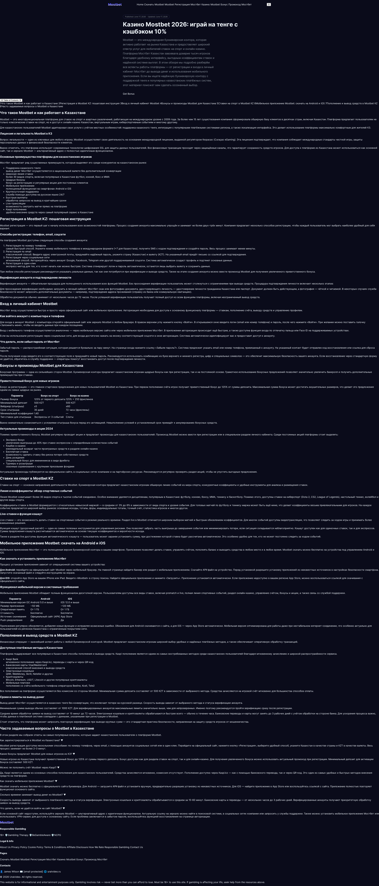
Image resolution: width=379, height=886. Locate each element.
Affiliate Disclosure (77, 847)
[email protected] (33, 871)
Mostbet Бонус (219, 4)
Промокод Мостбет (240, 4)
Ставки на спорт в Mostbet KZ (235, 103)
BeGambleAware (39, 835)
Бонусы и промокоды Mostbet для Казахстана (188, 103)
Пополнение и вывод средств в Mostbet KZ (351, 103)
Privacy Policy (19, 847)
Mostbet (46, 127)
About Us (5, 847)
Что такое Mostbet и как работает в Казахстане (29, 103)
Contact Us (136, 847)
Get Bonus (128, 93)
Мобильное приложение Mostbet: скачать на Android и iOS (289, 103)
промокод (300, 759)
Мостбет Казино (200, 4)
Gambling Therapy (16, 835)
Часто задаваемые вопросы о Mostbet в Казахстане (31, 106)
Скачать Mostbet (154, 4)
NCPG (56, 835)
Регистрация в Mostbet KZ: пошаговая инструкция (88, 103)
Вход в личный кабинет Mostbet (139, 103)
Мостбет (158, 330)
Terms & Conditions (55, 847)
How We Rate (96, 847)
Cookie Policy (35, 847)
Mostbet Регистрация (177, 4)
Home (140, 4)
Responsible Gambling (117, 847)
